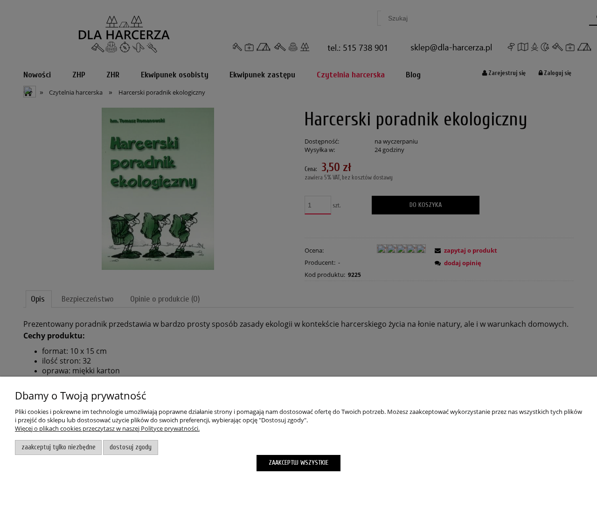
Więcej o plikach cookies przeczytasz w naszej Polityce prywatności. (107, 428)
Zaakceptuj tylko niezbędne (58, 447)
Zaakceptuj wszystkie (298, 463)
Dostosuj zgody (131, 447)
